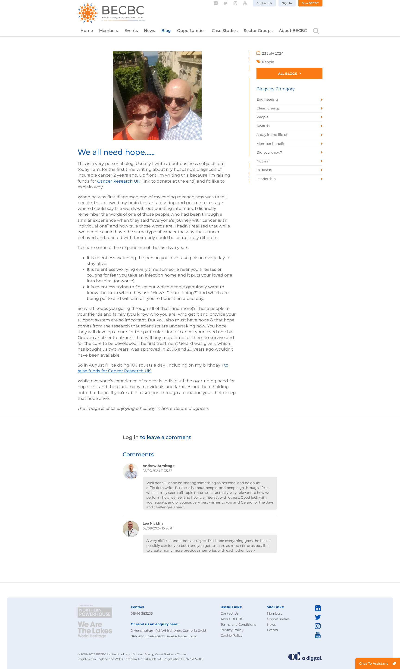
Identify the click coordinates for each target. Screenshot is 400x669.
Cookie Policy (232, 635)
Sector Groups (258, 30)
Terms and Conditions (238, 624)
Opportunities (191, 30)
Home (87, 30)
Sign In (287, 3)
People (268, 62)
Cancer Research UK (118, 181)
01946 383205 (142, 613)
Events (131, 30)
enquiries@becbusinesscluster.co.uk (167, 636)
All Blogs (288, 74)
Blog (166, 30)
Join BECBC (310, 3)
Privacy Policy (232, 630)
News (149, 30)
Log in (131, 437)
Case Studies (225, 30)
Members (108, 30)
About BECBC (293, 30)
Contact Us (264, 3)
